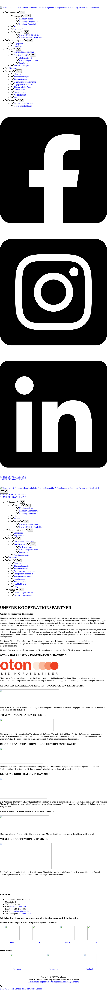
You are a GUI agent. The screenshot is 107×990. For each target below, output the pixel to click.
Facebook (17, 969)
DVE (95, 942)
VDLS (67, 942)
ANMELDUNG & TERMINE (13, 479)
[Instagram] (53, 352)
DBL (40, 942)
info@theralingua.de (20, 911)
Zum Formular (25, 913)
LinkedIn (90, 969)
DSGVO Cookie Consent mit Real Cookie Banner (21, 989)
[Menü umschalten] (22, 12)
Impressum (44, 982)
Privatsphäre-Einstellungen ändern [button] (64, 982)
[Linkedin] (53, 474)
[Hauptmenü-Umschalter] (4, 491)
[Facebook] (53, 230)
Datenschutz (33, 982)
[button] (18, 13)
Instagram (53, 969)
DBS (12, 942)
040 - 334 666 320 (18, 906)
